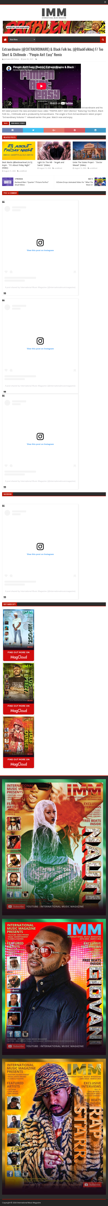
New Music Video (18, 123)
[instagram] (105, 2)
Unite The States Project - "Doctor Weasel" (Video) (87, 163)
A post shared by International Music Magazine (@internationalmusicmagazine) (40, 287)
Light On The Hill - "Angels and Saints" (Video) (50, 163)
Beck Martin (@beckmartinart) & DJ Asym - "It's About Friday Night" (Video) (17, 165)
